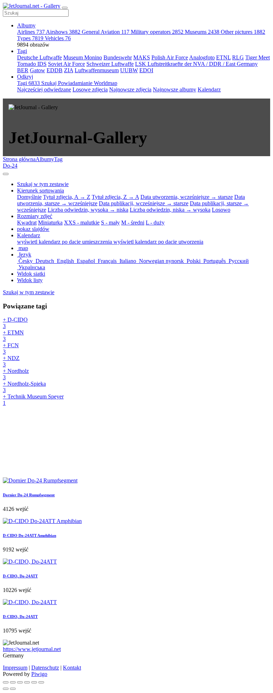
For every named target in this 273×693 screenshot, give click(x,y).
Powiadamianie (76, 83)
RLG (238, 57)
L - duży (155, 222)
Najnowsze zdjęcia (130, 89)
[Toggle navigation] (65, 8)
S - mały (110, 222)
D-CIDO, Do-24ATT (20, 576)
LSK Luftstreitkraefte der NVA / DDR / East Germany (196, 64)
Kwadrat (27, 222)
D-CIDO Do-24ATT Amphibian (29, 535)
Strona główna (19, 159)
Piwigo (39, 674)
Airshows (63, 32)
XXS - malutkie (82, 222)
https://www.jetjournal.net (32, 649)
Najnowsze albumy (174, 89)
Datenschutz (45, 668)
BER (22, 70)
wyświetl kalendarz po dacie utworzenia (158, 242)
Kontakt (72, 668)
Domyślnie (29, 197)
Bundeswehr (117, 57)
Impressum (15, 668)
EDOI (146, 70)
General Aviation (105, 32)
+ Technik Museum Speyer (33, 399)
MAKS (141, 57)
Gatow (37, 70)
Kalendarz (209, 89)
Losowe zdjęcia (90, 89)
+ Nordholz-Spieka (24, 387)
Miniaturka (50, 222)
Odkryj (25, 77)
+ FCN (11, 348)
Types (30, 38)
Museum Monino (82, 57)
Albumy (26, 25)
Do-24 (10, 166)
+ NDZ (11, 361)
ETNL (223, 57)
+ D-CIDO (15, 323)
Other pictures (243, 32)
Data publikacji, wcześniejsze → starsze (143, 203)
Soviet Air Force (66, 64)
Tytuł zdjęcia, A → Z (66, 197)
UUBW (129, 70)
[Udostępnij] (13, 682)
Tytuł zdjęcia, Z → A (115, 197)
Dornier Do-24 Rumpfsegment (29, 495)
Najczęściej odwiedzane (44, 89)
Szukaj (49, 83)
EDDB (55, 70)
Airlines (31, 32)
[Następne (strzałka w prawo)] (13, 689)
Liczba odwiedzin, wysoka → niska (88, 210)
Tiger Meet (257, 57)
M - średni (132, 222)
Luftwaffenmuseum (97, 70)
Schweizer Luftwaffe (110, 64)
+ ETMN (13, 335)
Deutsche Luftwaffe (39, 57)
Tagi (22, 51)
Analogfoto (202, 57)
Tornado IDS (32, 64)
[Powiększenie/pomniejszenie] (27, 682)
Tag (58, 159)
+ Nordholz (16, 374)
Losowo (221, 210)
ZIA (68, 70)
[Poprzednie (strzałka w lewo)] (6, 689)
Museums (202, 32)
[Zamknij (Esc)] (6, 682)
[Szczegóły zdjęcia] (34, 682)
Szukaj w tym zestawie (28, 292)
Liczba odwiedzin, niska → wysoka (170, 210)
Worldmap (105, 83)
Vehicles (58, 38)
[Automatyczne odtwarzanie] (41, 682)
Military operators (157, 32)
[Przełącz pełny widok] (20, 682)
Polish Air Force (169, 57)
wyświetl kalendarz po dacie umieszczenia (65, 242)
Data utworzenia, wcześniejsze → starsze (186, 197)
